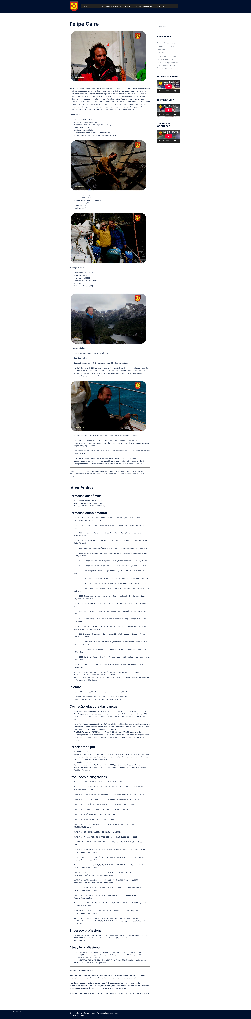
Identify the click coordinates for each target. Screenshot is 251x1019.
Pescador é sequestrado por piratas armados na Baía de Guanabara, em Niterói (167, 65)
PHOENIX (160, 53)
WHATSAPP (160, 6)
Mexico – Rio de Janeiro (166, 43)
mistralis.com (87, 940)
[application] (168, 86)
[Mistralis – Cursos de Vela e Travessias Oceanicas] (74, 6)
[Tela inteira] (178, 91)
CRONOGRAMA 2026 (146, 6)
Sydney (82, 1016)
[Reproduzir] (160, 91)
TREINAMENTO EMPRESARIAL (113, 6)
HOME (86, 6)
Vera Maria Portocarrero (82, 732)
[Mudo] (175, 91)
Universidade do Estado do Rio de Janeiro (89, 503)
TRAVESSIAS (131, 6)
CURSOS (95, 6)
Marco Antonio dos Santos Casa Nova (88, 711)
